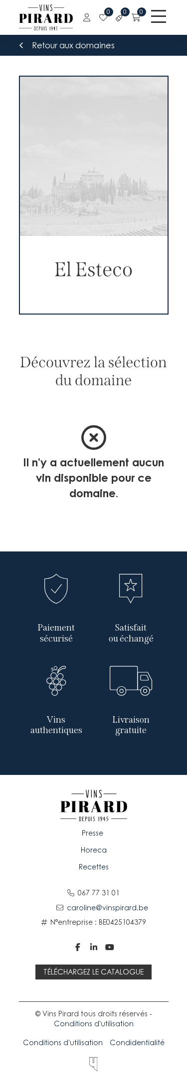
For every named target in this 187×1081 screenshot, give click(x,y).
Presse (93, 833)
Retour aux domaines (73, 45)
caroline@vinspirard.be (107, 907)
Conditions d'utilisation (94, 1023)
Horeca (94, 850)
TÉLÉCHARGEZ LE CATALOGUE (93, 972)
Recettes (94, 867)
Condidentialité (137, 1042)
